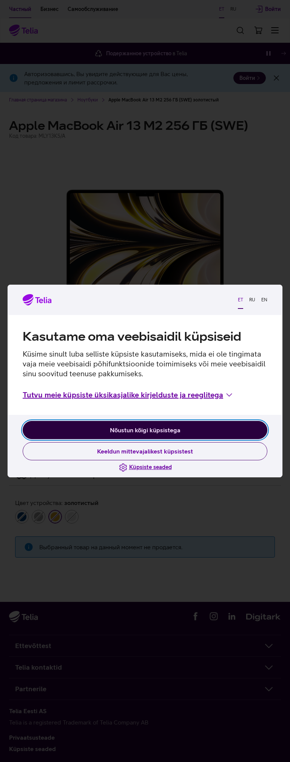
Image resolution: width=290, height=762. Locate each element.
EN (264, 299)
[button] (128, 395)
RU (252, 299)
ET (240, 299)
